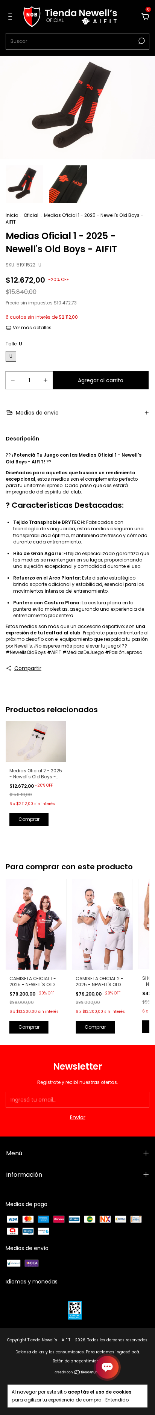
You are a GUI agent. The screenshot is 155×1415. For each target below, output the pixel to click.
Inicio (12, 215)
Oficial (31, 215)
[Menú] (11, 16)
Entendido (117, 1400)
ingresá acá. (127, 1352)
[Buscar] (140, 41)
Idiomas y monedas (32, 1281)
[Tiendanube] (77, 1373)
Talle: (14, 344)
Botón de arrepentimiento (78, 1361)
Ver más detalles (32, 327)
